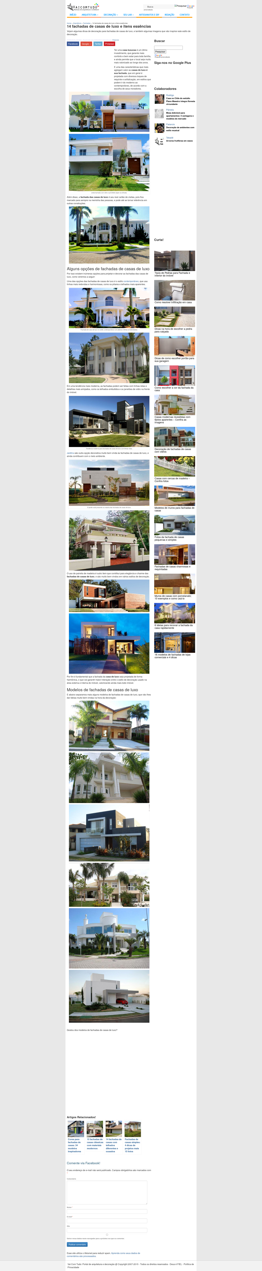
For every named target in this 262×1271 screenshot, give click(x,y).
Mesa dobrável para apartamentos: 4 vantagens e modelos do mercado (180, 115)
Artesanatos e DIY (149, 14)
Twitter (98, 43)
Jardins (70, 452)
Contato (185, 14)
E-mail (70, 1217)
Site (68, 1226)
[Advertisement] (90, 69)
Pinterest (109, 43)
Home (69, 23)
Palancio (115, 40)
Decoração (110, 14)
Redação (169, 14)
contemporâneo (131, 281)
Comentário (71, 1179)
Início (73, 14)
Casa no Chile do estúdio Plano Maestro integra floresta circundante (180, 101)
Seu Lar (127, 14)
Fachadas (86, 23)
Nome (70, 1207)
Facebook (73, 43)
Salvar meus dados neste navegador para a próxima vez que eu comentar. (95, 1238)
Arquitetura (89, 14)
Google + (86, 43)
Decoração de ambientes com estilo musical (180, 129)
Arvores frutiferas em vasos (179, 140)
